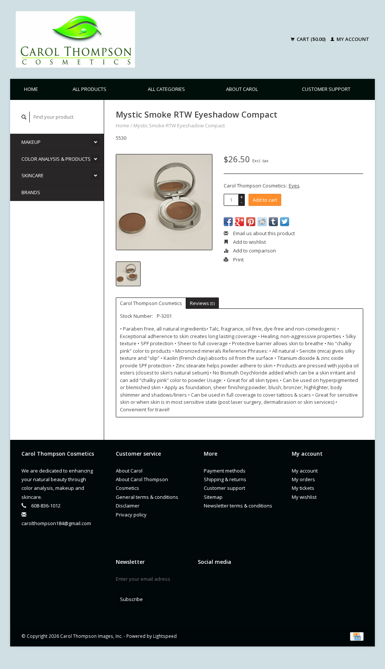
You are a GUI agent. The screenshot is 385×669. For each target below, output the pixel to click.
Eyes (294, 185)
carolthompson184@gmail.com (56, 523)
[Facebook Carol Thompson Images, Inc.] (204, 581)
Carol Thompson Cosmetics (151, 303)
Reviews (202, 303)
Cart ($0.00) (311, 39)
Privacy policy (131, 514)
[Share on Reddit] (262, 221)
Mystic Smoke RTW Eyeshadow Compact (179, 125)
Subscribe (131, 599)
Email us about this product (263, 233)
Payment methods (225, 470)
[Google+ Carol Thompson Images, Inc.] (217, 581)
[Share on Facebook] (228, 221)
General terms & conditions (147, 497)
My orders (303, 479)
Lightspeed (165, 636)
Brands (30, 192)
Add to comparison (254, 250)
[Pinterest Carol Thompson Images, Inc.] (230, 581)
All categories (166, 89)
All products (89, 89)
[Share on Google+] (239, 221)
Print (238, 259)
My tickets (303, 488)
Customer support (326, 89)
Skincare (32, 175)
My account (352, 39)
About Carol (242, 89)
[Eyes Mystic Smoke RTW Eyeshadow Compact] (164, 202)
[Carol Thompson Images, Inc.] (122, 39)
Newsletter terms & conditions (238, 505)
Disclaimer (127, 505)
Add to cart (265, 199)
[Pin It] (250, 221)
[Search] (24, 117)
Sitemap (213, 497)
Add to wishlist (249, 242)
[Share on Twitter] (284, 221)
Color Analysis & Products (56, 159)
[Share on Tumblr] (273, 221)
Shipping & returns (225, 479)
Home (31, 89)
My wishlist (304, 497)
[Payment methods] (357, 636)
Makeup (31, 142)
